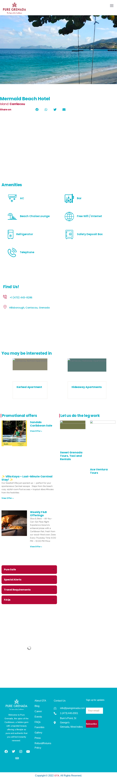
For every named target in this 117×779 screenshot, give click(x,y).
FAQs (7, 600)
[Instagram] (21, 751)
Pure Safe (10, 569)
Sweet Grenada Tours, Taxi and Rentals (71, 455)
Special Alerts (12, 579)
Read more (30, 378)
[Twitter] (13, 751)
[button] (37, 109)
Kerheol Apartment (29, 387)
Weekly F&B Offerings (38, 513)
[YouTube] (28, 751)
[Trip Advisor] (17, 758)
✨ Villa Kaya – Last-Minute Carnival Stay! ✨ (27, 478)
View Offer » (36, 431)
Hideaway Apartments (87, 387)
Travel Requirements (17, 589)
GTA (56, 775)
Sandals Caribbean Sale (41, 423)
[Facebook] (6, 751)
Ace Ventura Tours (99, 471)
